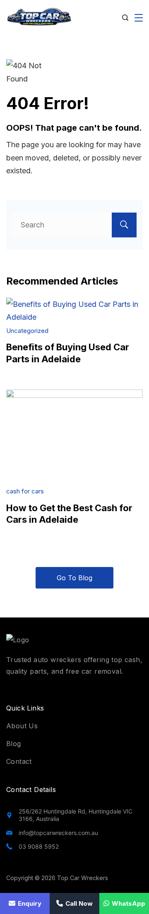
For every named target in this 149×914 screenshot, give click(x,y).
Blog (13, 743)
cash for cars (25, 491)
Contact (19, 761)
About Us (22, 726)
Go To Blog (74, 578)
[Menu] (139, 18)
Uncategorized (27, 331)
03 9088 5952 (39, 846)
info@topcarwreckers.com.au (58, 832)
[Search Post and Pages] (125, 17)
